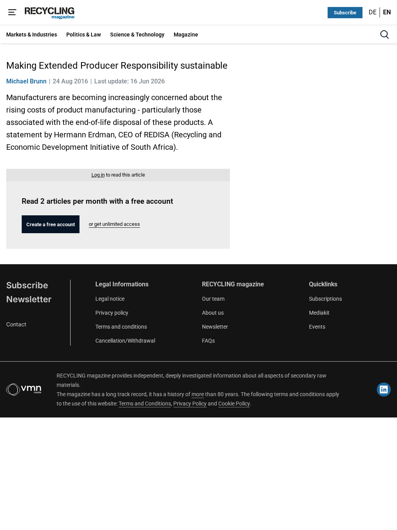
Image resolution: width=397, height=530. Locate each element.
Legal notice (109, 299)
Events (317, 327)
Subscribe (345, 13)
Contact (16, 324)
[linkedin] (384, 390)
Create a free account (50, 224)
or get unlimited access (114, 224)
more (198, 394)
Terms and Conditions (145, 403)
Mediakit (319, 313)
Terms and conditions (121, 327)
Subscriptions (325, 299)
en (387, 12)
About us (213, 313)
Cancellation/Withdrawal (125, 341)
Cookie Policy (234, 403)
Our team (213, 299)
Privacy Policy (190, 403)
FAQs (208, 341)
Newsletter (29, 299)
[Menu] (12, 12)
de (372, 12)
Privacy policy (111, 313)
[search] (384, 34)
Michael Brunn (26, 81)
